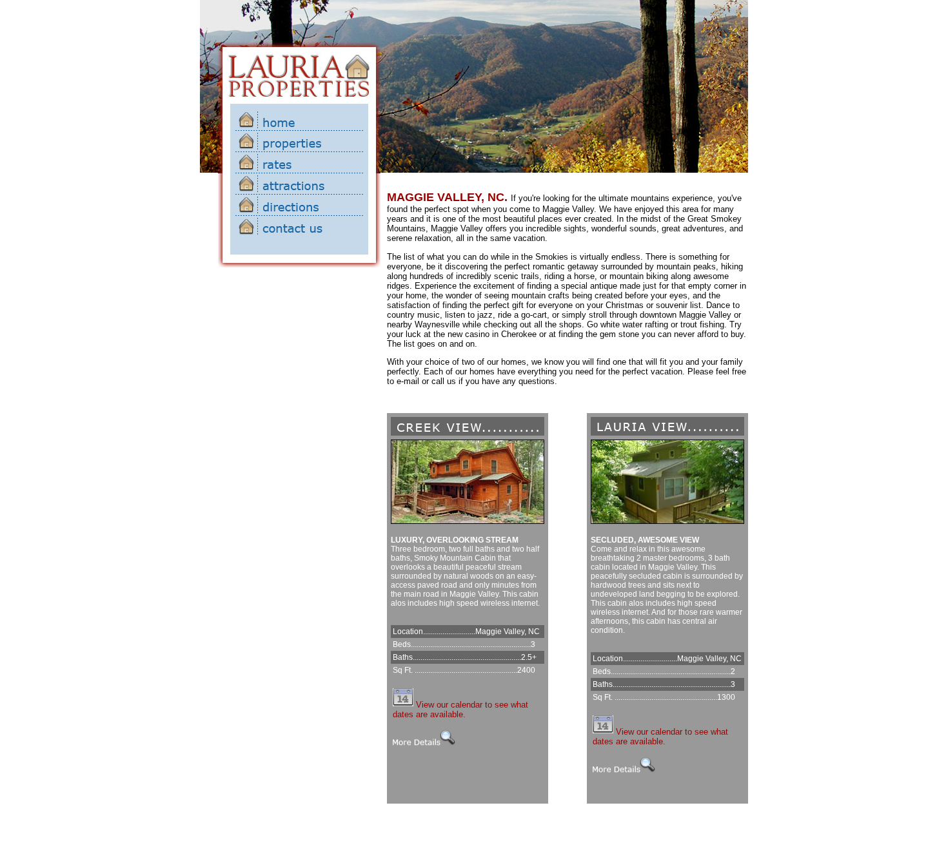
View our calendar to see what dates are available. (460, 709)
